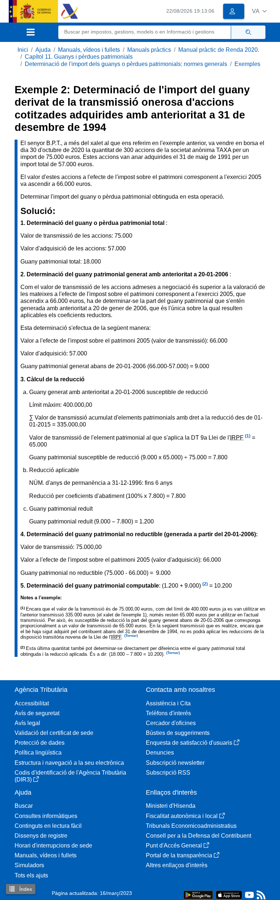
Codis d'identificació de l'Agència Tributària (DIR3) (70, 776)
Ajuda (43, 50)
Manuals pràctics (149, 50)
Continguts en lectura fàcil (48, 826)
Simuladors (29, 865)
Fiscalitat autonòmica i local (182, 816)
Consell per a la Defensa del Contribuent (198, 836)
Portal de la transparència (179, 855)
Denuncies (160, 752)
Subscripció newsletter (175, 763)
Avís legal (27, 723)
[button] (259, 11)
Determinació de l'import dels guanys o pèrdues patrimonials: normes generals (126, 64)
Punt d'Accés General (174, 845)
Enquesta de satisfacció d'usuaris (189, 743)
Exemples (247, 64)
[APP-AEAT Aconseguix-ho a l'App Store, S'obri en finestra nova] (229, 894)
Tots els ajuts (31, 875)
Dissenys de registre (41, 836)
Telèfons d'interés (168, 713)
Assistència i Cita (168, 703)
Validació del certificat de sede (54, 733)
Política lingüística (38, 752)
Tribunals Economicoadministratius (191, 826)
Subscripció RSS (168, 773)
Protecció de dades (40, 743)
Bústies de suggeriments (178, 733)
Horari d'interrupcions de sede (53, 845)
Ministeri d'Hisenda (170, 806)
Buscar (24, 806)
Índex (25, 889)
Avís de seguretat (37, 713)
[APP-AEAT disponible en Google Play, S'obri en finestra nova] (198, 894)
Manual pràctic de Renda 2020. (218, 50)
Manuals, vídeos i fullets (89, 50)
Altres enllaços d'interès (176, 865)
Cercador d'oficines (171, 723)
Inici (23, 50)
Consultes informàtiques (46, 816)
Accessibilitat (32, 703)
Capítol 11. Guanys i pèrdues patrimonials (79, 57)
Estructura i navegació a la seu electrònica (69, 763)
